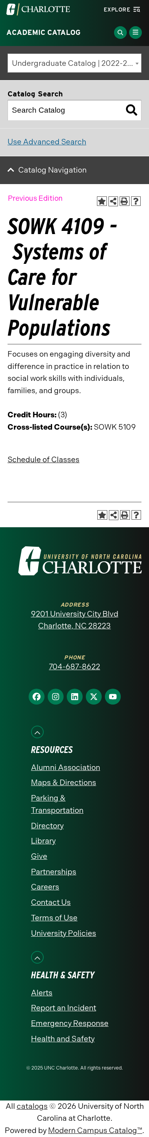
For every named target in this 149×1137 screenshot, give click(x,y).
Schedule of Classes (43, 459)
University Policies (63, 933)
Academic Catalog (43, 32)
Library (43, 840)
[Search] (131, 110)
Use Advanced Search (47, 141)
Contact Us (51, 902)
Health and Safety (63, 1038)
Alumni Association (65, 767)
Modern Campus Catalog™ (95, 1130)
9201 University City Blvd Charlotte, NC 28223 (74, 620)
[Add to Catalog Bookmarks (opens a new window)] (102, 201)
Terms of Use (54, 917)
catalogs (32, 1106)
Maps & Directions (63, 782)
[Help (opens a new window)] (136, 201)
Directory (47, 825)
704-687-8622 (74, 666)
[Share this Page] (113, 201)
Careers (45, 886)
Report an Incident (63, 1007)
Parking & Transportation (57, 804)
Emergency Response (69, 1023)
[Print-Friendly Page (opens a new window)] (125, 201)
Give (39, 856)
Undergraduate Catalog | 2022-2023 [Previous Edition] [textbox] (76, 63)
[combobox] (74, 63)
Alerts (41, 992)
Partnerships (53, 871)
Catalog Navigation (52, 170)
